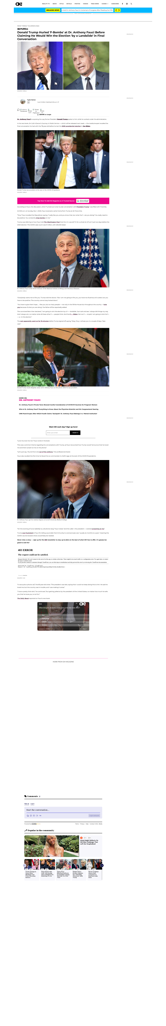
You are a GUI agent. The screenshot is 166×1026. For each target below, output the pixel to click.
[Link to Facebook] (122, 3)
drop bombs (40, 218)
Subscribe (115, 3)
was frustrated (27, 533)
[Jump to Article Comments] (18, 110)
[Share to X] (30, 110)
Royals (69, 3)
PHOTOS (77, 3)
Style (62, 3)
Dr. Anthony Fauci (33, 25)
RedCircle (25, 575)
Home (19, 25)
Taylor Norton (31, 100)
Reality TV (46, 3)
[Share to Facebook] (23, 110)
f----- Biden (74, 314)
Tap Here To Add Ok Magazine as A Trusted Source (56, 201)
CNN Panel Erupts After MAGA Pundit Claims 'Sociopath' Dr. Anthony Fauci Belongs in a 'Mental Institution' (58, 413)
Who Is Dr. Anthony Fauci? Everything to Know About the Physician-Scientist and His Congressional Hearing (58, 409)
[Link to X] (131, 3)
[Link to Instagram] (127, 3)
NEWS (55, 3)
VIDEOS (85, 3)
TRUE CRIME (95, 3)
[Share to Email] (42, 110)
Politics (24, 25)
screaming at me (98, 529)
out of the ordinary (46, 452)
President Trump (83, 207)
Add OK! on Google (45, 114)
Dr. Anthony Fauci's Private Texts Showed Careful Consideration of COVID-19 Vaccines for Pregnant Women (58, 405)
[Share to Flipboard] (36, 110)
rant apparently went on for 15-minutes (34, 321)
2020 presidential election (71, 126)
